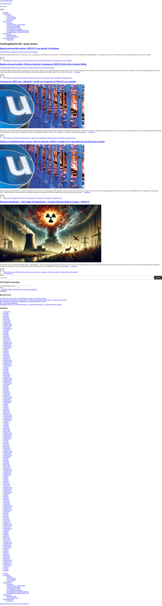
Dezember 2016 (7, 487)
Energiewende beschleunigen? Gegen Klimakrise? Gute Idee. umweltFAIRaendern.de (23, 298)
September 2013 (7, 546)
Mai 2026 (6, 316)
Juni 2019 (6, 442)
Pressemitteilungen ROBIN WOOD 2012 (18, 32)
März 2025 (6, 337)
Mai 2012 (6, 570)
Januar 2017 (6, 486)
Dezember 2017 (7, 469)
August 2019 (6, 439)
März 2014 (6, 537)
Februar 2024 (7, 357)
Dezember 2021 (7, 396)
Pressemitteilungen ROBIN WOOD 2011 (18, 30)
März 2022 (6, 392)
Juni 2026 (6, 314)
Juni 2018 (6, 460)
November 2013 (7, 543)
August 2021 (6, 402)
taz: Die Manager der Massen (14, 29)
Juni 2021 (6, 405)
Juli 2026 (5, 313)
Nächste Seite (9, 273)
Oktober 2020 (7, 417)
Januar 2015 (6, 522)
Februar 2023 (7, 375)
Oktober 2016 (7, 490)
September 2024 (7, 346)
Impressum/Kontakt (8, 38)
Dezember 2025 (7, 324)
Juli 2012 (5, 567)
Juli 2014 (5, 531)
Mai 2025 (6, 334)
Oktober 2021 (7, 399)
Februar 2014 (7, 539)
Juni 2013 (6, 551)
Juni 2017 (6, 478)
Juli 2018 (5, 458)
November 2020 (7, 416)
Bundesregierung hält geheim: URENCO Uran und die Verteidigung (29, 48)
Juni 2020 (6, 423)
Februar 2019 (7, 448)
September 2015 (7, 510)
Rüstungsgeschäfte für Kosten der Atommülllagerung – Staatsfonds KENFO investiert (23, 301)
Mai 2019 (6, 443)
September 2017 (7, 473)
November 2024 (7, 343)
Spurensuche (10, 20)
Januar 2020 (6, 431)
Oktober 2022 (7, 381)
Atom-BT (9, 15)
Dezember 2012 (7, 560)
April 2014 (6, 536)
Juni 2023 (6, 369)
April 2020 (6, 427)
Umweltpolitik (68, 60)
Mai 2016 (6, 498)
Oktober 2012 (7, 563)
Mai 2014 (6, 534)
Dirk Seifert (7, 60)
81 (4, 273)
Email (1, 287)
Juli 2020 (5, 422)
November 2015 (7, 507)
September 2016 (7, 492)
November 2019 (7, 434)
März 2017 (6, 483)
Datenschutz (10, 39)
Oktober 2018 (7, 454)
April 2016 (6, 499)
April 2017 (6, 481)
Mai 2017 (6, 480)
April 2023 (6, 372)
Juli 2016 (5, 495)
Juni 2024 (6, 351)
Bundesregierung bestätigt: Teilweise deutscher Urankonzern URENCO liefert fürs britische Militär (43, 64)
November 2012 (7, 561)
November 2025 (7, 325)
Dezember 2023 (7, 360)
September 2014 (7, 528)
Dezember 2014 (7, 523)
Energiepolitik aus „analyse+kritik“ (16, 24)
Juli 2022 (5, 386)
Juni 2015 (6, 514)
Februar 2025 (7, 339)
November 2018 (7, 452)
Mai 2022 (6, 389)
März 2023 (6, 373)
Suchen (2, 275)
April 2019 (6, 445)
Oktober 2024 (7, 345)
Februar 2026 (7, 320)
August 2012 (6, 566)
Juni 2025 (6, 333)
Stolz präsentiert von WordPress (20, 603)
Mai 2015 (6, 516)
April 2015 (6, 517)
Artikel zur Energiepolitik (13, 26)
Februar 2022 (7, 393)
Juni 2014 (6, 533)
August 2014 (6, 530)
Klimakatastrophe (11, 35)
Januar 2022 (6, 395)
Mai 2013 (6, 552)
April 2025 (6, 336)
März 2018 (6, 464)
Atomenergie (6, 14)
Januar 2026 (6, 322)
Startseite (5, 12)
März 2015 (6, 519)
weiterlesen (77, 72)
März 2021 (6, 410)
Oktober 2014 (7, 526)
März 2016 (6, 501)
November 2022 (7, 380)
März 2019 (6, 446)
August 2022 (6, 384)
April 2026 (6, 317)
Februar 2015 (7, 520)
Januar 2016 (6, 504)
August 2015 (6, 511)
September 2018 (7, 455)
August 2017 (6, 475)
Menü (2, 9)
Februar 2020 (7, 430)
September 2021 (7, 401)
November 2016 (7, 489)
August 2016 (6, 493)
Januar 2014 (6, 540)
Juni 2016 (6, 496)
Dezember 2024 (7, 342)
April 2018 (6, 463)
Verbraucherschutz (67, 78)
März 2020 (6, 428)
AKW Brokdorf (11, 17)
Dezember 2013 (7, 542)
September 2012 (7, 564)
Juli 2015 (5, 513)
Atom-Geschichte (11, 18)
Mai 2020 (6, 425)
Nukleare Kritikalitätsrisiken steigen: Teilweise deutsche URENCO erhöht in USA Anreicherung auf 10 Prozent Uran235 (52, 141)
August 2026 (6, 311)
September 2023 (7, 364)
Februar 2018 (7, 466)
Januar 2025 (6, 340)
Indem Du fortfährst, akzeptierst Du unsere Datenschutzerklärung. (19, 289)
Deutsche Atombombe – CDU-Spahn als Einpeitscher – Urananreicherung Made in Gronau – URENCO (44, 202)
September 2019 (7, 437)
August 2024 (6, 348)
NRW (51, 78)
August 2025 (6, 330)
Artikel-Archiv (7, 21)
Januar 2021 (6, 413)
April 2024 (6, 354)
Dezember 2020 (7, 414)
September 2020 (7, 419)
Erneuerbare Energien (12, 36)
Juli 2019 (5, 440)
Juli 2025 (5, 331)
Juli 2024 (5, 349)
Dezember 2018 (7, 451)
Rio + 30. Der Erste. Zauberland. (9, 303)
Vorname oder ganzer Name (7, 286)
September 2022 (7, 383)
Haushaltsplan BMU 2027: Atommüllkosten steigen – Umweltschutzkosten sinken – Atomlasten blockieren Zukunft (31, 304)
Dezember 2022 (7, 378)
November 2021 (7, 398)
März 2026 (6, 319)
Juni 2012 (6, 569)
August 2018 (6, 457)
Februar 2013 (7, 557)
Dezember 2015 (7, 505)
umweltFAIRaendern (5, 3)
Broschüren (10, 23)
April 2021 (6, 408)
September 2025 (7, 328)
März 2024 (6, 355)
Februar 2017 (7, 484)
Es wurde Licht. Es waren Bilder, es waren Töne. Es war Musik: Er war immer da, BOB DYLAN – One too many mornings (33, 300)
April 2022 (6, 390)
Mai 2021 (6, 407)
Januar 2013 (6, 558)
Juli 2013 (5, 549)
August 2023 (6, 366)
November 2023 (7, 361)
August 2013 (6, 548)
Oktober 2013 (7, 545)
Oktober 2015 (7, 508)
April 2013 (6, 554)
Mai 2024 (6, 352)
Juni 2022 (6, 387)
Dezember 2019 (7, 433)
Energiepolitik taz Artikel (13, 27)
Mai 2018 (6, 461)
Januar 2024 (6, 358)
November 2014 (7, 525)
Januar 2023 (6, 377)
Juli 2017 (5, 476)
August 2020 (6, 420)
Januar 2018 (6, 467)
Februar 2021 (7, 411)
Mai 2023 (6, 370)
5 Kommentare (74, 272)
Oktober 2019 (7, 436)
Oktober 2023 (7, 363)
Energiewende (7, 33)
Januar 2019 (6, 449)
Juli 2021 (5, 404)
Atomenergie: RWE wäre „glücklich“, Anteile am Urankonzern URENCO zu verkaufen (38, 81)
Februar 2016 (7, 502)
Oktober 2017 (7, 472)
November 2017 (7, 470)
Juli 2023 (5, 367)
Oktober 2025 (7, 327)
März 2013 (6, 555)
